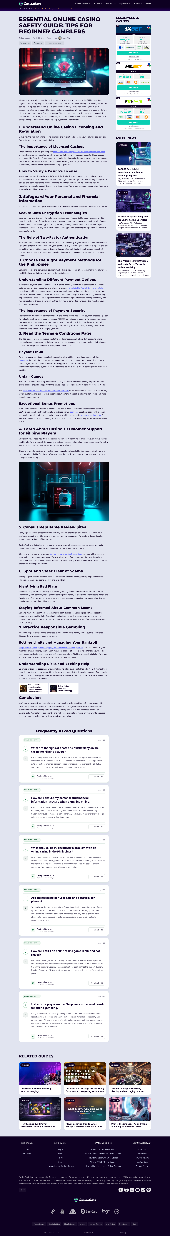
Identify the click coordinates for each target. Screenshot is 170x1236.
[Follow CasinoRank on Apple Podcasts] (148, 1190)
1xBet (27, 1149)
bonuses (74, 412)
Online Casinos (81, 3)
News (148, 3)
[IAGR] (106, 1211)
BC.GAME (27, 1153)
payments (23, 360)
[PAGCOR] (53, 1211)
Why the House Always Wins (103, 1149)
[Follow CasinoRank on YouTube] (137, 1190)
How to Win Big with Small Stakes (103, 1158)
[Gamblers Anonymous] (73, 1211)
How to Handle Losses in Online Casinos (103, 1166)
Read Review (134, 56)
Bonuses (109, 3)
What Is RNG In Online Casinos (103, 1162)
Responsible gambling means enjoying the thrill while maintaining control (51, 647)
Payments (123, 3)
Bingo (60, 1149)
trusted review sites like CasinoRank (66, 554)
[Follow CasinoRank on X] (132, 1190)
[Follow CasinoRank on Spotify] (143, 1190)
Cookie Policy (89, 1232)
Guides (137, 3)
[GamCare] (89, 1211)
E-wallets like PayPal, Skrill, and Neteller (86, 288)
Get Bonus (133, 53)
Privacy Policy (142, 1166)
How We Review (142, 1158)
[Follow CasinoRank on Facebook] (120, 1190)
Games (97, 3)
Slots (60, 1162)
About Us (142, 1149)
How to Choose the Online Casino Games (103, 1153)
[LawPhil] (62, 1211)
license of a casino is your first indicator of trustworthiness (79, 152)
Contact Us (142, 1153)
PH (21, 1190)
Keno (60, 1153)
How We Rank (142, 1162)
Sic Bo (60, 1158)
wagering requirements (90, 415)
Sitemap (123, 1232)
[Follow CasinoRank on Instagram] (126, 1190)
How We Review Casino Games (60, 1166)
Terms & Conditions (51, 1232)
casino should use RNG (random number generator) (46, 390)
